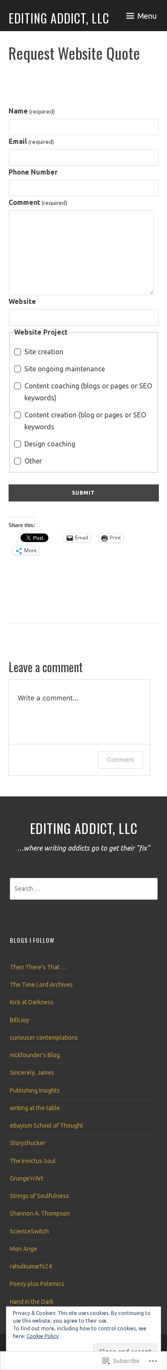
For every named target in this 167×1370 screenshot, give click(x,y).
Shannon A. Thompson (40, 1213)
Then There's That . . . (38, 967)
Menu (147, 16)
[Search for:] (84, 888)
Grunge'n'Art (26, 1178)
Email (31, 141)
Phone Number (33, 172)
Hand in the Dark (32, 1301)
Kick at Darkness (32, 1002)
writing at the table (35, 1108)
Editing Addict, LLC (59, 18)
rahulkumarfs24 (31, 1266)
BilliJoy (19, 1020)
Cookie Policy (43, 1336)
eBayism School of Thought (46, 1125)
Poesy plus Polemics (37, 1283)
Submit (83, 493)
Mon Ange (23, 1248)
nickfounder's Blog (35, 1055)
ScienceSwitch (29, 1231)
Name (32, 111)
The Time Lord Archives (41, 984)
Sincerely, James (32, 1072)
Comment (38, 202)
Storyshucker (27, 1143)
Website (22, 301)
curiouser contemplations (44, 1037)
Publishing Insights (35, 1090)
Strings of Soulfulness (39, 1195)
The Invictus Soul (33, 1160)
